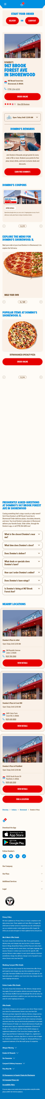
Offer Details (10, 208)
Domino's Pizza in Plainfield (12, 766)
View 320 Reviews (23, 104)
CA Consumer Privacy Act (10, 1080)
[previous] (4, 226)
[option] (23, 205)
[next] (41, 226)
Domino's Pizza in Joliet (11, 640)
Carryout (32, 20)
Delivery (12, 20)
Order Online (22, 96)
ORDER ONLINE (22, 361)
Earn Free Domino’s (22, 171)
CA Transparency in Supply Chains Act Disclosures (18, 1075)
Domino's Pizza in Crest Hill (12, 703)
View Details (23, 662)
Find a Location (22, 799)
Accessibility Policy (8, 1085)
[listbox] (23, 205)
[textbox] (22, 519)
